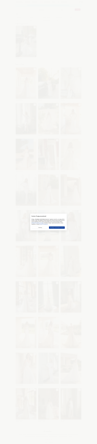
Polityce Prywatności (43, 224)
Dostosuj (40, 227)
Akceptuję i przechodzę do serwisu (57, 227)
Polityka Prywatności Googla (37, 223)
